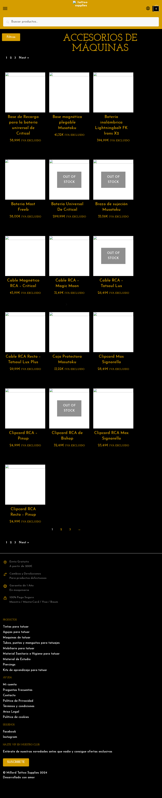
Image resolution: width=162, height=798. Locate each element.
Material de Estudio (17, 659)
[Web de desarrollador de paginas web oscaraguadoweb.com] (81, 786)
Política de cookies (16, 717)
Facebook (9, 731)
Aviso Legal (11, 711)
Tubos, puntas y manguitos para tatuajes (31, 643)
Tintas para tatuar (16, 626)
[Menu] (9, 9)
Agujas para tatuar (16, 632)
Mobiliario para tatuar (18, 648)
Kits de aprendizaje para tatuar (25, 670)
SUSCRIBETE (16, 762)
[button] (11, 37)
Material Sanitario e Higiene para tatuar (31, 653)
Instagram (10, 737)
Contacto (9, 695)
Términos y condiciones (18, 706)
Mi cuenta (10, 684)
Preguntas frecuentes (17, 690)
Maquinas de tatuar (16, 637)
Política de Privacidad (18, 701)
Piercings (9, 664)
